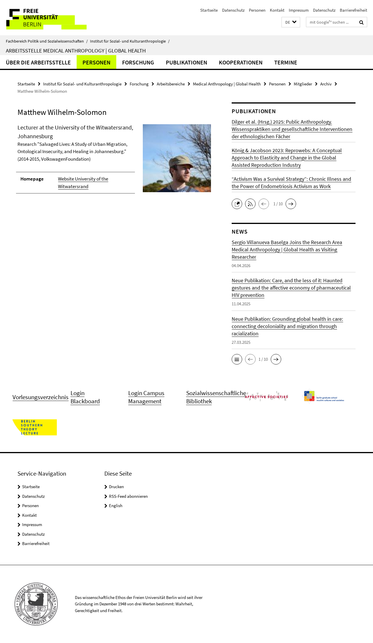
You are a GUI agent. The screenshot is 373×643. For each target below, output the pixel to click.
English (115, 505)
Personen (257, 10)
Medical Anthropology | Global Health (227, 84)
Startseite (209, 10)
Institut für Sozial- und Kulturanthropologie (130, 41)
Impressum (299, 10)
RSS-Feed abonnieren (128, 496)
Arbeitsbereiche (171, 84)
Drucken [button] (116, 486)
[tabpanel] (114, 161)
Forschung (138, 62)
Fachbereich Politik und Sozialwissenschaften (47, 41)
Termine (285, 62)
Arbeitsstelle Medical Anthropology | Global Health (76, 50)
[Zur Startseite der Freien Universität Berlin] (49, 17)
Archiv (326, 84)
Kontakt (277, 10)
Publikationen (186, 62)
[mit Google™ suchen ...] (361, 22)
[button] (290, 22)
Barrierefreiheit (353, 10)
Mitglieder (303, 84)
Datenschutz (233, 10)
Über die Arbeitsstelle (38, 62)
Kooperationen (241, 62)
